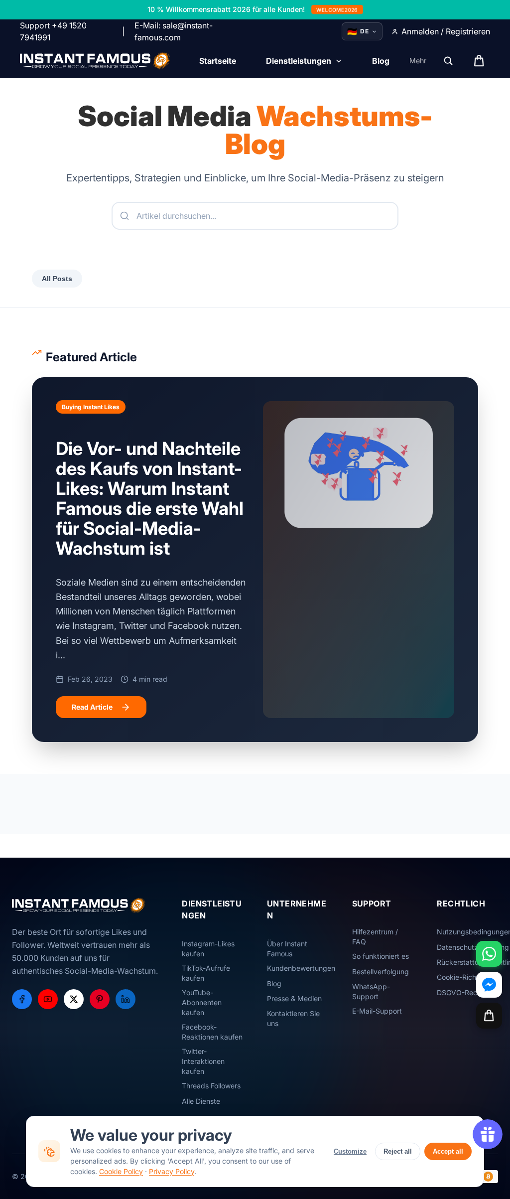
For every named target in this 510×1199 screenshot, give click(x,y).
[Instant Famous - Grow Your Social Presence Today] (95, 61)
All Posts (57, 279)
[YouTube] (48, 999)
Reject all (397, 1151)
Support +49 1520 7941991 (53, 31)
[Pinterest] (100, 999)
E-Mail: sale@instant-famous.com (173, 31)
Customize (350, 1151)
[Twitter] (74, 999)
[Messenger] (489, 985)
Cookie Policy (121, 1171)
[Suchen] (448, 61)
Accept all (448, 1151)
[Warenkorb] (489, 1016)
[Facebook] (22, 999)
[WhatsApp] (489, 954)
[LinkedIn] (125, 999)
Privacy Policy (171, 1171)
